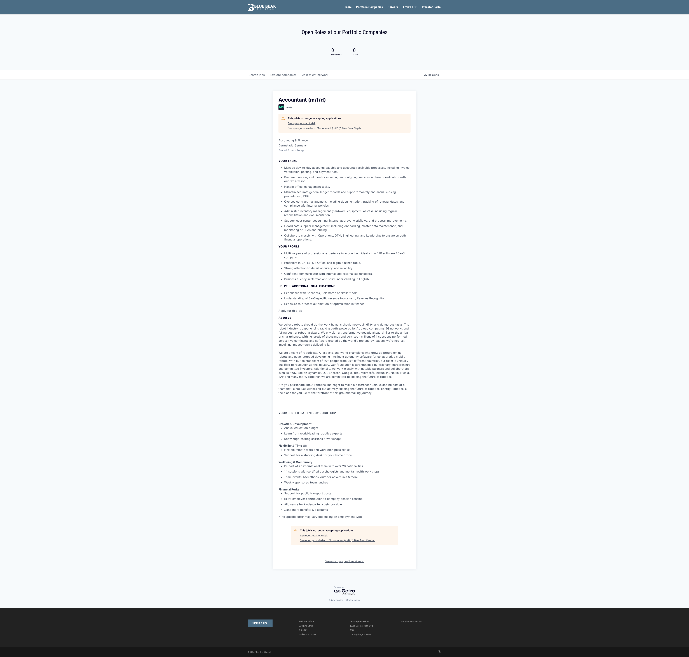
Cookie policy (353, 600)
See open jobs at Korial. (301, 123)
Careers (393, 7)
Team (347, 7)
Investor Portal (431, 7)
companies (283, 75)
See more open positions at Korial (344, 561)
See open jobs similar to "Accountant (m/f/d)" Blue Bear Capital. (325, 128)
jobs (257, 75)
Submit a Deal (260, 623)
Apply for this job (290, 310)
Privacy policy (336, 600)
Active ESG (410, 7)
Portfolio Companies (369, 7)
